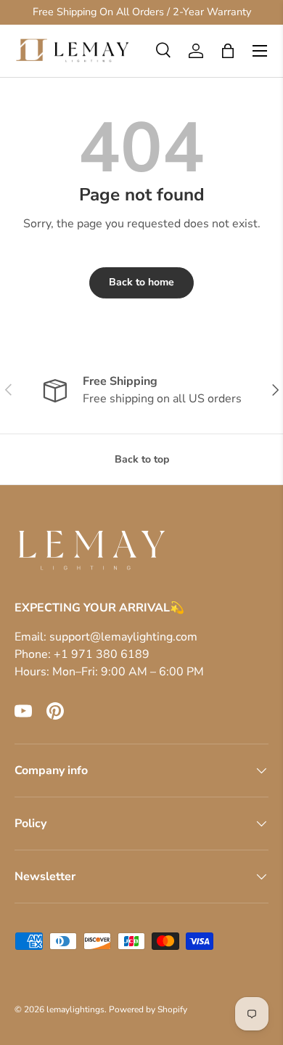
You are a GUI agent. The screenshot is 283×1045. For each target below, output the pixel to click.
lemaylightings (75, 1009)
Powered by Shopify (148, 1009)
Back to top (142, 459)
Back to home (141, 282)
